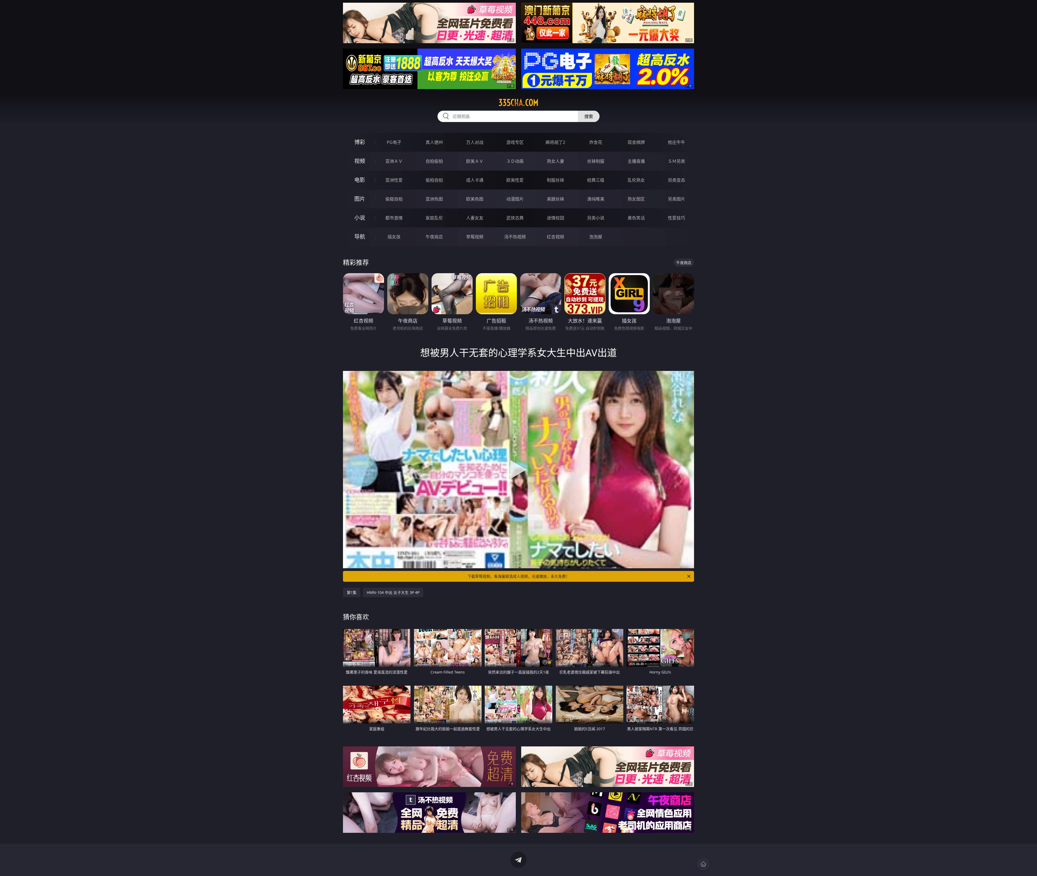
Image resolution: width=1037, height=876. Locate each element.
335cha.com (518, 102)
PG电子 (394, 142)
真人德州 (434, 142)
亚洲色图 (434, 199)
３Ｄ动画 (515, 161)
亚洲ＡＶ (394, 161)
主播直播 (636, 161)
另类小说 (595, 218)
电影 (359, 180)
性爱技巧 (676, 218)
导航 (359, 236)
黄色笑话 (636, 218)
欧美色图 (474, 199)
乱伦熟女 (636, 180)
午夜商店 (434, 237)
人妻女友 (474, 218)
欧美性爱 (515, 180)
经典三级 (595, 180)
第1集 (351, 592)
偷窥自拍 (394, 199)
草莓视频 (474, 237)
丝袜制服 (595, 161)
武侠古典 (515, 218)
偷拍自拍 (434, 180)
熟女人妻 (555, 161)
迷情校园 (555, 218)
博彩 (359, 142)
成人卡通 (474, 180)
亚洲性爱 (394, 180)
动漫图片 (515, 199)
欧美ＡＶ (474, 161)
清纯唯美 (595, 199)
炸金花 (595, 142)
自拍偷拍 (434, 161)
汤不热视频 (515, 237)
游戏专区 (515, 142)
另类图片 (676, 199)
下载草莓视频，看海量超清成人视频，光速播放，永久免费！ (518, 576)
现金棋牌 (636, 142)
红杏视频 (555, 237)
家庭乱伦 (434, 218)
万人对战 (474, 142)
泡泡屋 (595, 237)
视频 (359, 161)
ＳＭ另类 (676, 161)
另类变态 (676, 180)
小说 (359, 217)
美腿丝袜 (555, 199)
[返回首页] (703, 864)
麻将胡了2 (555, 142)
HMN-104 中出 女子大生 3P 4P (393, 592)
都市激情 (394, 218)
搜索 (588, 116)
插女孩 (394, 237)
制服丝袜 (555, 180)
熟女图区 (636, 199)
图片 (359, 198)
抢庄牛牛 (676, 142)
